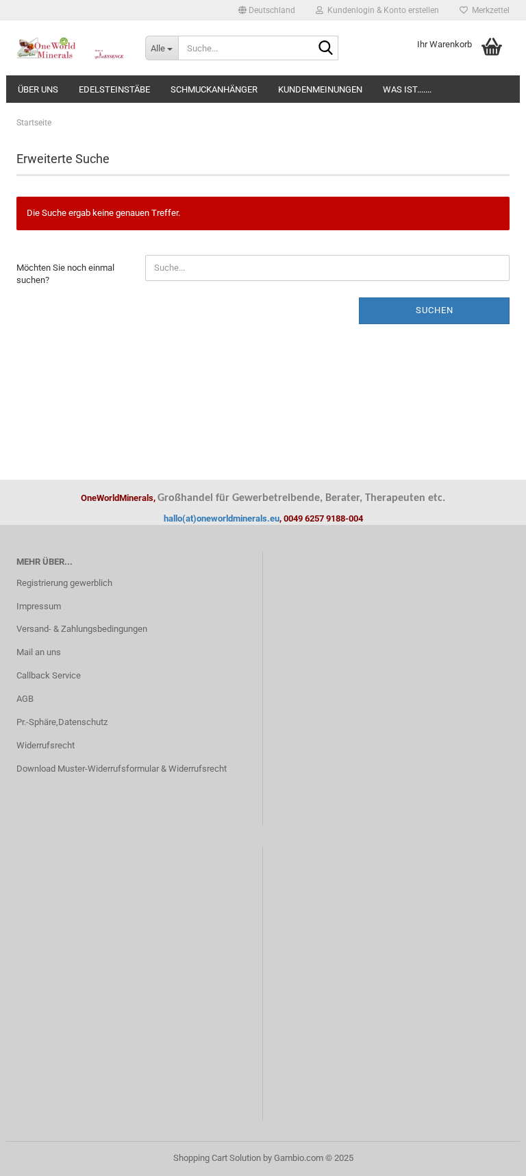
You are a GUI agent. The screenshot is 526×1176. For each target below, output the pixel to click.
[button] (266, 10)
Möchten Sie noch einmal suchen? (65, 274)
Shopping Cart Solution (217, 1158)
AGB (25, 699)
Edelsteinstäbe (114, 89)
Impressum (38, 606)
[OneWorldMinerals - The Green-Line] (70, 48)
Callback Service (48, 675)
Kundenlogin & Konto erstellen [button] (381, 10)
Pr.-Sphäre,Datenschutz (62, 722)
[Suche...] (325, 48)
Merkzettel (489, 10)
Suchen (434, 310)
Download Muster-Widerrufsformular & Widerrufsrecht (121, 768)
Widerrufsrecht (45, 745)
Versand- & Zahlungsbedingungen (81, 629)
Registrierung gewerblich (64, 583)
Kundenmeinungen (320, 89)
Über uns (38, 89)
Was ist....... (407, 89)
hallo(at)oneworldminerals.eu (221, 518)
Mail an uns (38, 652)
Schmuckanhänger (214, 89)
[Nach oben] (488, 1155)
